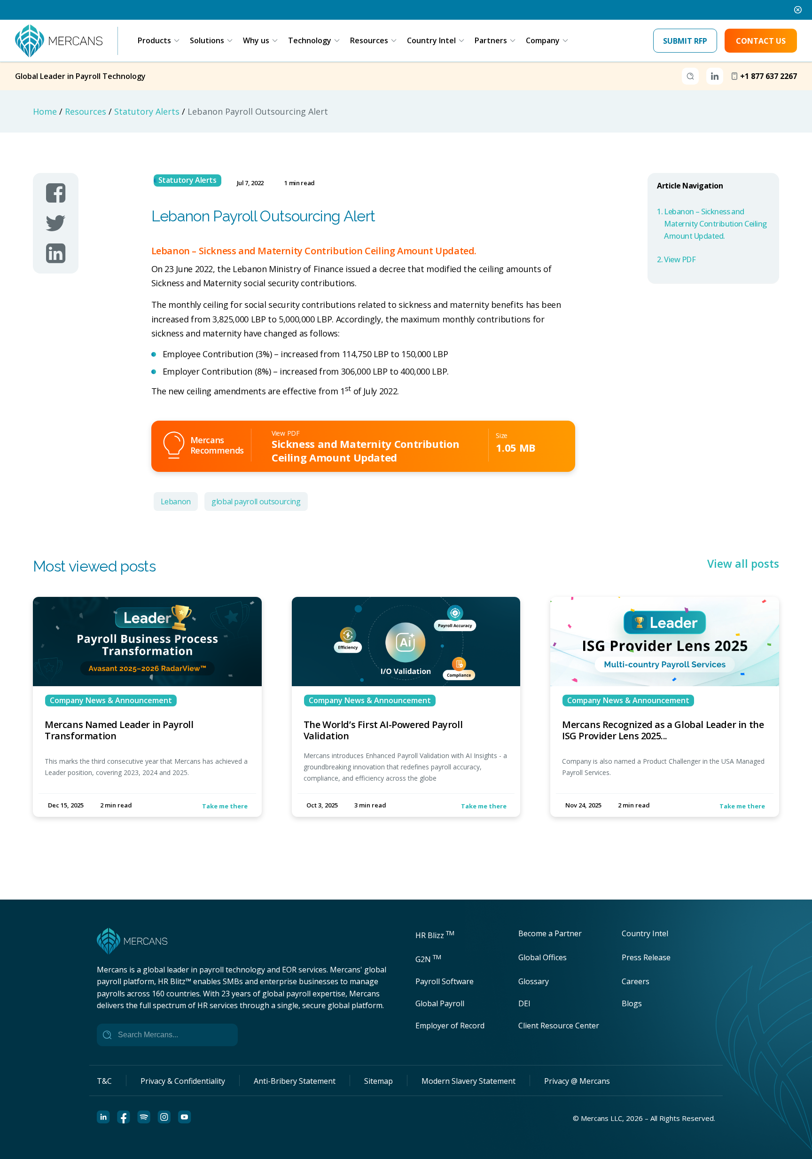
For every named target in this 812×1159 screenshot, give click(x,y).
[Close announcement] (797, 10)
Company (543, 40)
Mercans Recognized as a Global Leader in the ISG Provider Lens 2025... (663, 730)
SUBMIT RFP (685, 41)
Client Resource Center (558, 1025)
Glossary (533, 981)
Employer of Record (449, 1025)
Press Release (646, 957)
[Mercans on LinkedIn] (56, 253)
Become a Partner (550, 933)
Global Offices (542, 957)
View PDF (679, 259)
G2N (428, 959)
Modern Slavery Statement (468, 1081)
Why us (256, 40)
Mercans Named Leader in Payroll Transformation (119, 730)
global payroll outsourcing (256, 501)
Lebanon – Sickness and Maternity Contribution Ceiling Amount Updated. (715, 223)
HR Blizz (434, 935)
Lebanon (176, 501)
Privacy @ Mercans (577, 1081)
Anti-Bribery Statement (295, 1081)
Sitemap (378, 1081)
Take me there (225, 806)
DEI (524, 1003)
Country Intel (431, 40)
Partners (491, 40)
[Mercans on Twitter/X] (56, 223)
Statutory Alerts (147, 111)
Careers (635, 981)
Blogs (632, 1003)
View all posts (743, 564)
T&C (104, 1081)
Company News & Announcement (111, 700)
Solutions (207, 40)
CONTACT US (761, 41)
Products (154, 40)
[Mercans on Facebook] (56, 193)
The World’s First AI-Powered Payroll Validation (383, 730)
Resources (369, 40)
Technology (309, 40)
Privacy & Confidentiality (183, 1081)
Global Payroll (439, 1003)
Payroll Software (444, 981)
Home (45, 111)
